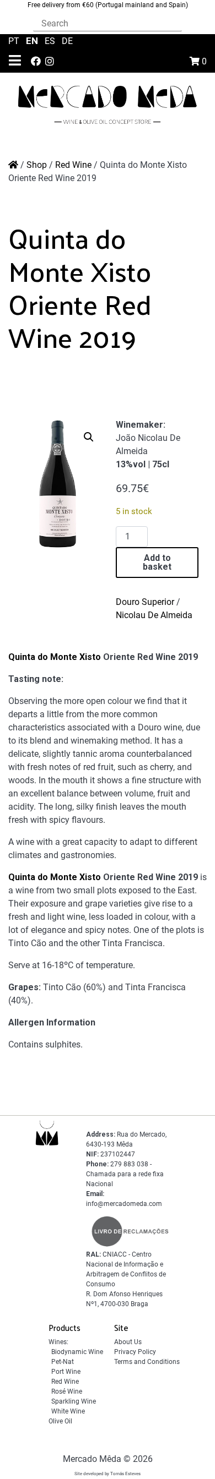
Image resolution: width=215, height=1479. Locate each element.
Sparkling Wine (73, 1401)
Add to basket (157, 562)
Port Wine (65, 1372)
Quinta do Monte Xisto (54, 657)
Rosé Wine (66, 1391)
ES (51, 41)
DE (67, 41)
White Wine (68, 1411)
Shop (36, 165)
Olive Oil (60, 1421)
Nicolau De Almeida (154, 615)
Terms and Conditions (147, 1362)
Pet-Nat (62, 1362)
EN (33, 40)
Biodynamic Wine (77, 1352)
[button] (89, 437)
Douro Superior (145, 602)
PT (15, 41)
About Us (128, 1342)
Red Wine (73, 165)
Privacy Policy (135, 1352)
